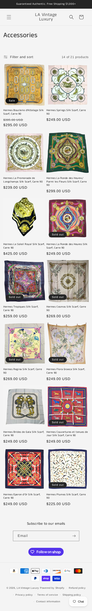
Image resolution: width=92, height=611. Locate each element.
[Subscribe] (74, 536)
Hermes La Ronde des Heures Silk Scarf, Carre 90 (67, 246)
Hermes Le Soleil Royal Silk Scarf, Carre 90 (24, 246)
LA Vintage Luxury (28, 588)
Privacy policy (24, 594)
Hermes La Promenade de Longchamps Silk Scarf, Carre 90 (23, 179)
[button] (9, 17)
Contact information (48, 601)
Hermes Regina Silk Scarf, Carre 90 (22, 371)
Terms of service (47, 594)
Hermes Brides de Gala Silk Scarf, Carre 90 (23, 433)
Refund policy (77, 588)
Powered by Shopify (52, 588)
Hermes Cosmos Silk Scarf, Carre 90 (66, 308)
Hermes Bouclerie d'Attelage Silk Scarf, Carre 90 (23, 112)
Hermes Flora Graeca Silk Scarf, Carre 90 (65, 371)
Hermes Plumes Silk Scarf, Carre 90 (66, 496)
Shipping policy (72, 594)
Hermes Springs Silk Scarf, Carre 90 (66, 112)
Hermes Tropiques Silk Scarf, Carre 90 (20, 308)
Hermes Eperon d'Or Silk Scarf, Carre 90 (21, 496)
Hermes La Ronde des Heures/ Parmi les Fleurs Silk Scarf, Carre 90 (66, 181)
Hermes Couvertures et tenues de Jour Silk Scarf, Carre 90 (67, 433)
